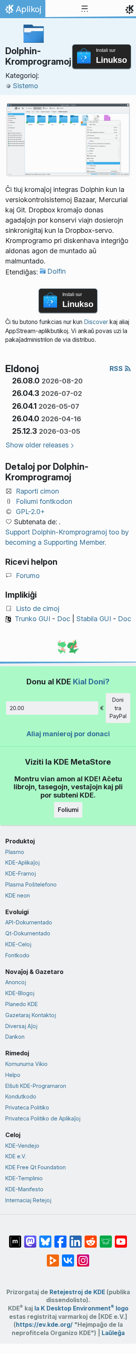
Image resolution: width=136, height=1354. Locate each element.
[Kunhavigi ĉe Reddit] (91, 1238)
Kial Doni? (91, 681)
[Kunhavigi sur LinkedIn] (76, 1238)
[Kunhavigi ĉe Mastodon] (30, 1238)
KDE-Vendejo (22, 1145)
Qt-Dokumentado (27, 933)
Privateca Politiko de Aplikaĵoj (42, 1118)
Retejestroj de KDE (77, 1292)
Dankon (15, 1036)
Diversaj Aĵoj (21, 1026)
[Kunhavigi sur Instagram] (83, 1257)
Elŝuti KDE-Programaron (35, 1086)
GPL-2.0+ (30, 512)
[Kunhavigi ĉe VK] (68, 1257)
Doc (63, 619)
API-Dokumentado (28, 922)
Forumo (28, 576)
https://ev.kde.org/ (44, 1324)
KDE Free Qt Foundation (35, 1167)
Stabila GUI (93, 619)
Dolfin (56, 271)
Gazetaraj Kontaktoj (30, 1015)
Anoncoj (15, 982)
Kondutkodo (20, 1096)
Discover (96, 322)
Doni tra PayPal (118, 707)
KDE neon (17, 895)
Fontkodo (17, 955)
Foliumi (68, 809)
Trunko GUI (32, 619)
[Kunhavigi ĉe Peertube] (53, 1257)
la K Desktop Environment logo (81, 1308)
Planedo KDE (21, 1004)
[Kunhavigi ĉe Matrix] (15, 1238)
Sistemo (25, 86)
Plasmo (14, 852)
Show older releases (37, 445)
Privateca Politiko (27, 1107)
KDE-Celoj (18, 944)
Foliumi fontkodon (44, 501)
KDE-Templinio (24, 1178)
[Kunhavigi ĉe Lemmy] (106, 1238)
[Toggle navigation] (85, 9)
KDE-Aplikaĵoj (22, 862)
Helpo (12, 1075)
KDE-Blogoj (19, 993)
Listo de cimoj (37, 608)
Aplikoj (22, 11)
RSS (117, 368)
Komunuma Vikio (26, 1064)
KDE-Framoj (20, 873)
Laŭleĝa (113, 1333)
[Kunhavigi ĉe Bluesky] (45, 1238)
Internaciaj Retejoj (28, 1200)
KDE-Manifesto (24, 1189)
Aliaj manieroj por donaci (68, 734)
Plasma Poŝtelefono (31, 884)
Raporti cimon (37, 491)
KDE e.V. (15, 1156)
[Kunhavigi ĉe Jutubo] (121, 1238)
